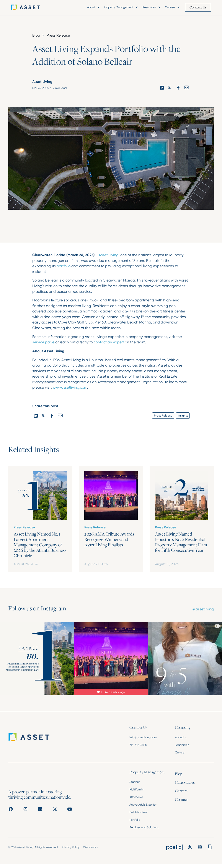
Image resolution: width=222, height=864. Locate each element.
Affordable (136, 797)
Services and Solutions (144, 827)
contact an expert (109, 342)
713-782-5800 (138, 745)
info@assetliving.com (143, 737)
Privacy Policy (71, 847)
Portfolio (134, 819)
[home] (31, 7)
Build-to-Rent (138, 812)
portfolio (63, 266)
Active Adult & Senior (143, 804)
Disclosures (90, 847)
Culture (179, 752)
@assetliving (203, 609)
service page (43, 342)
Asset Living (109, 255)
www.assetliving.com (69, 387)
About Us (181, 737)
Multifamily (136, 789)
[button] (93, 7)
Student (134, 782)
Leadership (182, 745)
